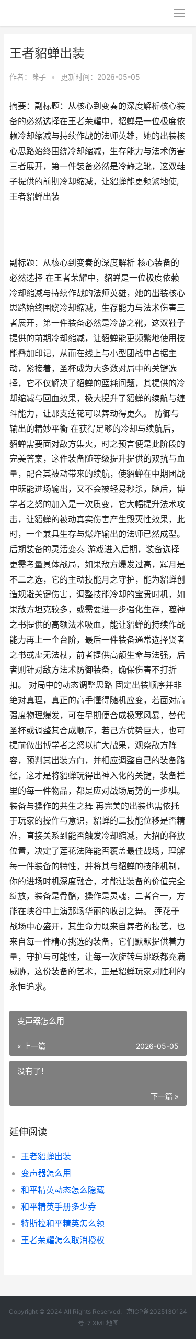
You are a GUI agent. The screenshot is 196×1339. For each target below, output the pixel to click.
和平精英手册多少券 (58, 1206)
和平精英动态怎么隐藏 (63, 1189)
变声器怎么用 (46, 1173)
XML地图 (106, 1323)
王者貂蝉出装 (46, 1156)
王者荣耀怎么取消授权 (63, 1240)
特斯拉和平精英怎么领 (63, 1223)
